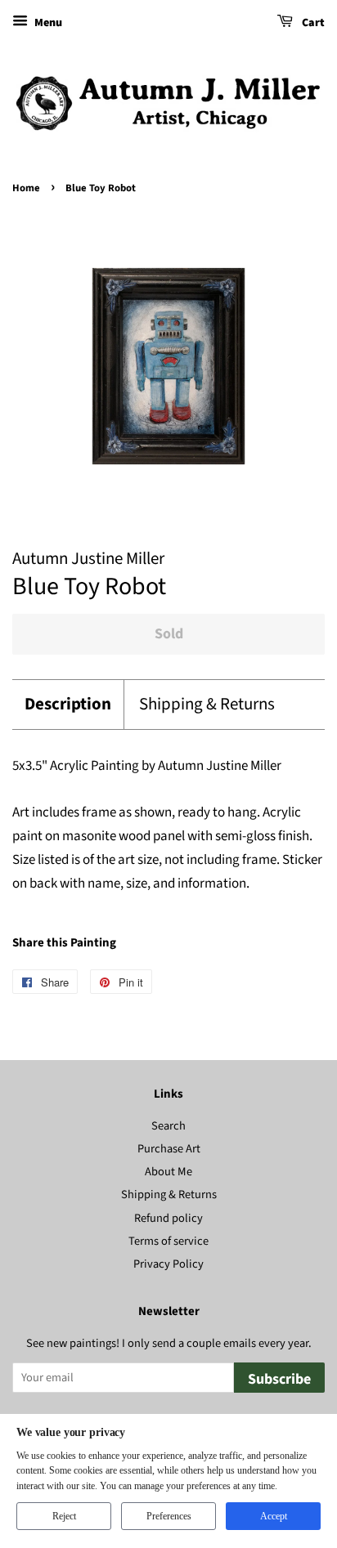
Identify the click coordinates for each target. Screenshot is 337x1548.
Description (68, 704)
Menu (47, 23)
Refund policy (168, 1218)
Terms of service (168, 1241)
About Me (168, 1171)
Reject (64, 1516)
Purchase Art (168, 1148)
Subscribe (279, 1379)
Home (26, 188)
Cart (312, 23)
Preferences (168, 1516)
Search (168, 1125)
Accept (273, 1516)
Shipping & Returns (207, 704)
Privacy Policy (168, 1264)
